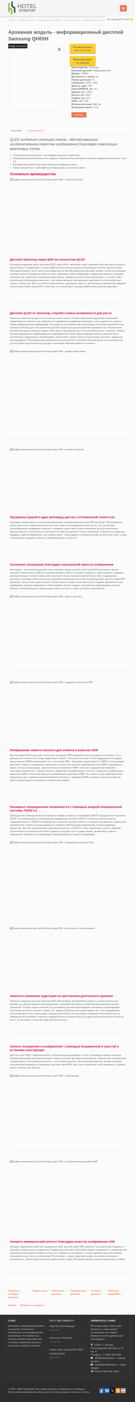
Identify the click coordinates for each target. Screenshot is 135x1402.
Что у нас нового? (61, 1320)
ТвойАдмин (79, 1389)
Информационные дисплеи (50, 20)
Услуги (12, 1305)
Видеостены (40, 1290)
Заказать (79, 115)
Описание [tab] (16, 130)
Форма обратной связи (106, 1371)
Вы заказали (114, 19)
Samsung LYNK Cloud (60, 1338)
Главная (11, 20)
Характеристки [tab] (35, 130)
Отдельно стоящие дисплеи (14, 1294)
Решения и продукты (27, 20)
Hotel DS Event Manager (62, 1326)
